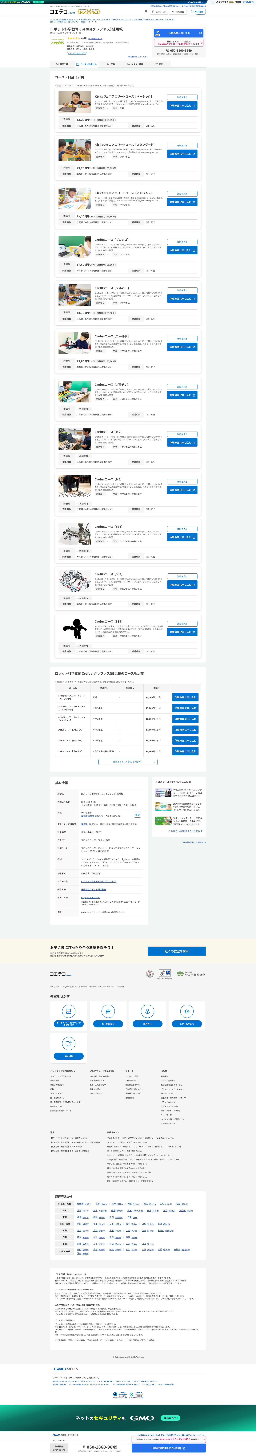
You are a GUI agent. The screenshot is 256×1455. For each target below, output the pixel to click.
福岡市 (85, 1249)
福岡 (79, 1249)
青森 (97, 1203)
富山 (95, 1223)
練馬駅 (84, 824)
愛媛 (111, 1237)
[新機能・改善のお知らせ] (146, 12)
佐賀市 (102, 1249)
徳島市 (85, 1237)
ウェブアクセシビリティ (170, 1110)
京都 (95, 1230)
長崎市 (118, 1249)
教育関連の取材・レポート (61, 1110)
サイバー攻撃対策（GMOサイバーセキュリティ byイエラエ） (89, 1384)
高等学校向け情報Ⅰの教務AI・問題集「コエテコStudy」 (129, 1172)
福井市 (134, 1224)
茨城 (79, 1210)
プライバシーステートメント (172, 1089)
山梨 (144, 1223)
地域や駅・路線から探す (99, 1076)
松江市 (102, 1244)
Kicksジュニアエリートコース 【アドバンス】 (124, 193)
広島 (128, 1243)
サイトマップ (166, 1115)
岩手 (114, 1203)
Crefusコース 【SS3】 (109, 621)
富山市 (102, 1224)
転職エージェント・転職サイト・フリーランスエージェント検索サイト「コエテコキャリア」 (144, 1146)
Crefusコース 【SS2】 (109, 574)
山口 (144, 1243)
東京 (165, 1210)
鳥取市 (85, 1244)
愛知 (111, 1217)
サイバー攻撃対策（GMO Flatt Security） (127, 1384)
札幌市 (88, 1204)
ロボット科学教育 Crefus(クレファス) (98, 881)
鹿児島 (177, 1249)
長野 (160, 1223)
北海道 (80, 1203)
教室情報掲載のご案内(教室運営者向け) (165, 6)
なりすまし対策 (149, 1384)
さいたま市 (137, 1211)
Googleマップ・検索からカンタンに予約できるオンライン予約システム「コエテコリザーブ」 (144, 1159)
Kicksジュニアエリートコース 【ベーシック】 (123, 96)
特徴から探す (95, 1089)
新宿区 (172, 1211)
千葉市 (155, 1211)
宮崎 (160, 1249)
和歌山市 (169, 1231)
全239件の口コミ (95, 38)
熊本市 (134, 1249)
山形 (162, 1203)
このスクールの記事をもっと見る (184, 830)
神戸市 (134, 1231)
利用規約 (164, 1076)
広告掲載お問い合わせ (134, 1089)
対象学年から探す (97, 1080)
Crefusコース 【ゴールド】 (112, 336)
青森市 (104, 1204)
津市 (135, 1217)
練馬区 (91, 816)
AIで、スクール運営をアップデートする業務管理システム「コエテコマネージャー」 (140, 1155)
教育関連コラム (56, 1106)
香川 (95, 1237)
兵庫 (128, 1230)
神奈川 (182, 1210)
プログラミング (56, 1093)
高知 (128, 1237)
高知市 (134, 1237)
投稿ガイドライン (168, 1093)
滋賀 (79, 1230)
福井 (128, 1223)
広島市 (134, 1244)
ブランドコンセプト (169, 1102)
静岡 (95, 1217)
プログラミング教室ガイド (61, 1076)
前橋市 (120, 1211)
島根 (95, 1243)
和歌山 (161, 1230)
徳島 (79, 1237)
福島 (178, 1203)
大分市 (150, 1249)
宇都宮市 (102, 1211)
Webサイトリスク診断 (123, 1381)
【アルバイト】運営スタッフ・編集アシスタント (69, 1138)
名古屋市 (119, 1217)
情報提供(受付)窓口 (133, 1093)
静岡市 (102, 1217)
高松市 (102, 1237)
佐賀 (95, 1249)
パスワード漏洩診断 (105, 1381)
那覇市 (85, 1253)
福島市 (184, 1204)
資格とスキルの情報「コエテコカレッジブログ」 (126, 1168)
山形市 (168, 1204)
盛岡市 (120, 1204)
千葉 (149, 1210)
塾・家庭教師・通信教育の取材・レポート (67, 1102)
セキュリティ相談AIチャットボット (145, 1381)
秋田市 (152, 1204)
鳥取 (79, 1243)
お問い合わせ (130, 1080)
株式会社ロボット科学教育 (93, 889)
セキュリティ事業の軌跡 (165, 1384)
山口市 (150, 1244)
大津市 (85, 1231)
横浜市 (190, 1211)
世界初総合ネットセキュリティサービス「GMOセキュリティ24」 (74, 1381)
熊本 (128, 1249)
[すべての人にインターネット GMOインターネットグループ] (235, 2)
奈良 (144, 1230)
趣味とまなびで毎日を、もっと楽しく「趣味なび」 (127, 1176)
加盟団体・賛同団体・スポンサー (174, 1097)
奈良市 (150, 1231)
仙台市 (136, 1204)
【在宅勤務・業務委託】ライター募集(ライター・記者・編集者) (75, 1142)
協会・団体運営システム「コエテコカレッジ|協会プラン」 (130, 1181)
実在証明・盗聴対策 (59, 1384)
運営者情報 (129, 1097)
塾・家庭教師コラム (58, 1097)
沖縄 (79, 1253)
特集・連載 (54, 1080)
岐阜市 (85, 1217)
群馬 (113, 1210)
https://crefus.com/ (90, 897)
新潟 (79, 1223)
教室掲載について (132, 1085)
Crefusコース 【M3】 (108, 479)
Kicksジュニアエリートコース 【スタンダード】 (125, 144)
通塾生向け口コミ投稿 (193, 842)
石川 (111, 1223)
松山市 (118, 1237)
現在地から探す (96, 1093)
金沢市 (118, 1224)
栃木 (95, 1210)
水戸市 (85, 1211)
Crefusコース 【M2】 (108, 432)
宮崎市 (166, 1249)
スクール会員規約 (168, 1080)
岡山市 (118, 1244)
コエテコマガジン (57, 1085)
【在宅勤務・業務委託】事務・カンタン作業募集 (69, 1151)
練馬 (97, 816)
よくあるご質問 (131, 1076)
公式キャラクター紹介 (170, 1106)
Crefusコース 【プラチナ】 (112, 384)
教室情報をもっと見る (137, 56)
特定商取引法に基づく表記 (171, 1085)
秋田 (146, 1203)
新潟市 (85, 1224)
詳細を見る (182, 97)
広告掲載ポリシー (168, 1123)
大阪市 (118, 1231)
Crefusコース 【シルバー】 (112, 288)
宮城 (130, 1203)
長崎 (111, 1249)
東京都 (84, 816)
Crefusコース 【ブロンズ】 (112, 239)
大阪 (111, 1230)
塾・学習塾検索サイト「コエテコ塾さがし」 (125, 1151)
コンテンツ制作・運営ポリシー (173, 1119)
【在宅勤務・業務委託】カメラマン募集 (66, 1146)
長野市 (166, 1224)
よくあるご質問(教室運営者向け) (194, 6)
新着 (52, 1089)
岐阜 (79, 1217)
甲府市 (150, 1224)
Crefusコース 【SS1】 (109, 526)
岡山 (111, 1243)
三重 (129, 1217)
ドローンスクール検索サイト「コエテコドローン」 (127, 1142)
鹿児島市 (185, 1249)
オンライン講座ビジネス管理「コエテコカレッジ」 (127, 1163)
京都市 (102, 1231)
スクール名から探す (98, 1085)
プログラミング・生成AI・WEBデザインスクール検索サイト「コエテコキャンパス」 (141, 1138)
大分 (144, 1249)
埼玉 (129, 1210)
